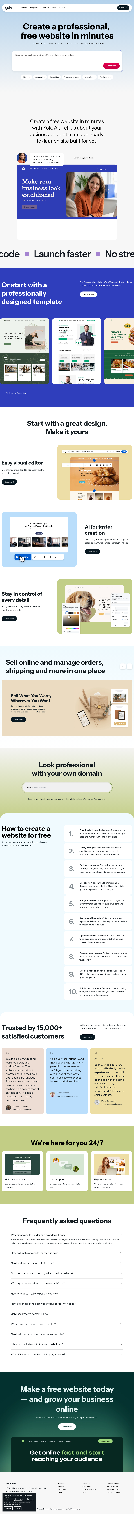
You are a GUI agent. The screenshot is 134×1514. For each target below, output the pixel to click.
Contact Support (113, 1483)
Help (84, 1492)
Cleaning (26, 77)
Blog (60, 1492)
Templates (62, 1489)
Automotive (40, 77)
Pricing (61, 1486)
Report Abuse (112, 1486)
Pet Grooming (105, 77)
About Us (86, 1483)
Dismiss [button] (8, 1508)
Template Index (113, 1489)
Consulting (54, 77)
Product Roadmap (114, 1492)
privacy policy (18, 1500)
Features (61, 1483)
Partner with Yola (89, 1489)
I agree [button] (18, 1508)
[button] (123, 666)
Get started (123, 7)
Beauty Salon (89, 77)
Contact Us (86, 1486)
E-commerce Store (71, 77)
